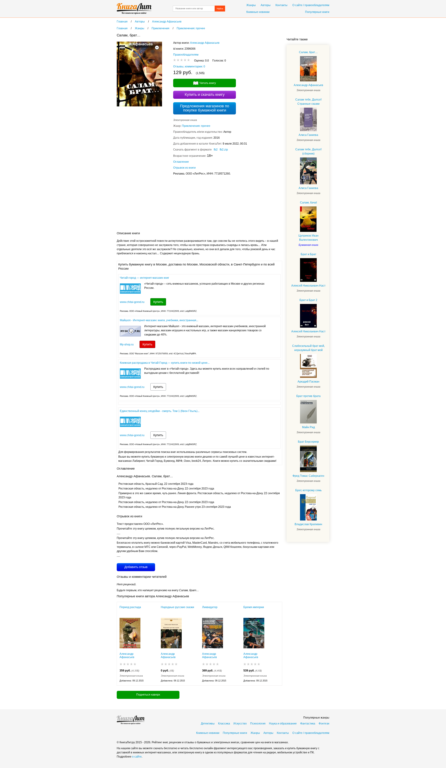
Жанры (251, 5)
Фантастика (307, 723)
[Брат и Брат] (308, 270)
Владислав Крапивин (308, 524)
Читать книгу (207, 83)
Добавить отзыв (136, 567)
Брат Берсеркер (308, 441)
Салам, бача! (308, 202)
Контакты (281, 5)
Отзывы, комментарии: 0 (189, 66)
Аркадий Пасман (308, 381)
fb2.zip (224, 149)
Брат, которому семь (308, 490)
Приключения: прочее (196, 125)
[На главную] (134, 8)
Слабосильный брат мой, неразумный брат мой (308, 348)
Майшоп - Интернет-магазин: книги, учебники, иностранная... (159, 320)
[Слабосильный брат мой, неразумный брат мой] (308, 366)
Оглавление (181, 161)
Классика (224, 723)
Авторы (266, 5)
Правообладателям (185, 54)
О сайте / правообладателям (310, 5)
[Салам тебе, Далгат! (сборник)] (308, 170)
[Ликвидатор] (212, 633)
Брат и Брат (308, 254)
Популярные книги (317, 11)
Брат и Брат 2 (308, 300)
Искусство (240, 723)
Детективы (208, 723)
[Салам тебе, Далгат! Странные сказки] (308, 119)
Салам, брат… (308, 52)
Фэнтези (324, 723)
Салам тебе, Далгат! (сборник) (308, 151)
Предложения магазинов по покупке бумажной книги (204, 108)
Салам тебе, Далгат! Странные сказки (308, 101)
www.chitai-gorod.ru (132, 301)
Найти (220, 8)
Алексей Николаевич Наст (308, 285)
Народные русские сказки (177, 607)
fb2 (216, 149)
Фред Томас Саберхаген (308, 475)
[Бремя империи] (253, 633)
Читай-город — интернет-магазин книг (144, 277)
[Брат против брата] (308, 411)
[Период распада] (130, 633)
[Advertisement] (180, 204)
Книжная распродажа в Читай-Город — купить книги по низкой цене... (165, 362)
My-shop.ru (127, 344)
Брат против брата (308, 396)
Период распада (130, 607)
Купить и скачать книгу (205, 94)
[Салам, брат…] (308, 68)
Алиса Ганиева (308, 134)
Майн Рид (308, 427)
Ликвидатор (209, 607)
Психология (258, 723)
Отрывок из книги (184, 167)
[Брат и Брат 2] (308, 316)
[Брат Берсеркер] (308, 459)
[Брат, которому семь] (308, 507)
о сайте (137, 756)
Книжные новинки (258, 11)
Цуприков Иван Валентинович (308, 237)
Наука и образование (283, 723)
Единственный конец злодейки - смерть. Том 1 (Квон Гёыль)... (159, 411)
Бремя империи (253, 607)
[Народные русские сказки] (171, 633)
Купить (158, 302)
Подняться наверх (148, 694)
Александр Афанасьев (205, 42)
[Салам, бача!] (308, 219)
